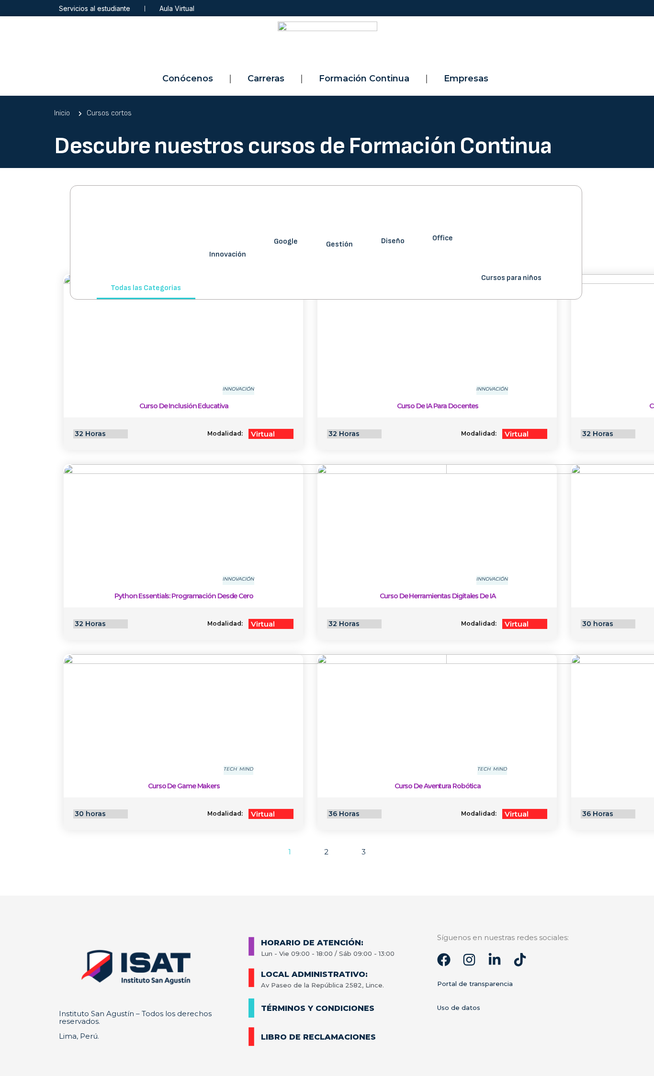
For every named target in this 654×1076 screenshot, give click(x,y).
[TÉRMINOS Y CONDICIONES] (251, 1008)
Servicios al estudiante (94, 8)
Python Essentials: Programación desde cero (183, 596)
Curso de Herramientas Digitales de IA (437, 596)
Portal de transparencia (475, 983)
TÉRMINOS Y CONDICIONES (317, 1008)
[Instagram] (469, 959)
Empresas (466, 78)
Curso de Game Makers (184, 786)
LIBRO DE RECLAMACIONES (318, 1037)
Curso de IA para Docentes (438, 406)
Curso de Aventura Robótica (438, 786)
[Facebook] (444, 959)
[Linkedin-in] (494, 959)
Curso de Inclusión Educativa (183, 406)
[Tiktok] (520, 959)
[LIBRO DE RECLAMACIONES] (251, 1036)
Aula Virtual (176, 8)
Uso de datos (458, 1007)
